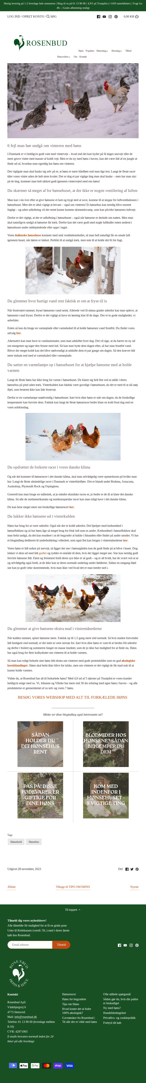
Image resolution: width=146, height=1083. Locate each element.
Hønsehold (16, 841)
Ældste (11, 886)
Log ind (13, 16)
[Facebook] (98, 16)
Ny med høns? (112, 1008)
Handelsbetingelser (114, 1012)
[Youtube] (104, 16)
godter (43, 553)
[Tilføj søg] (48, 17)
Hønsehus (34, 841)
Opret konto (33, 16)
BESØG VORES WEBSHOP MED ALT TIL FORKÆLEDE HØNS (72, 697)
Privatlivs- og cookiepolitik (119, 1017)
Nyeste (134, 886)
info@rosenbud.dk (25, 1016)
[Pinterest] (116, 16)
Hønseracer (69, 994)
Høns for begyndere (74, 999)
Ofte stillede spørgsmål (117, 994)
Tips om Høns (70, 1004)
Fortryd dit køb (112, 1022)
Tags (9, 834)
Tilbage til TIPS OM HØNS (73, 886)
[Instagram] (110, 16)
